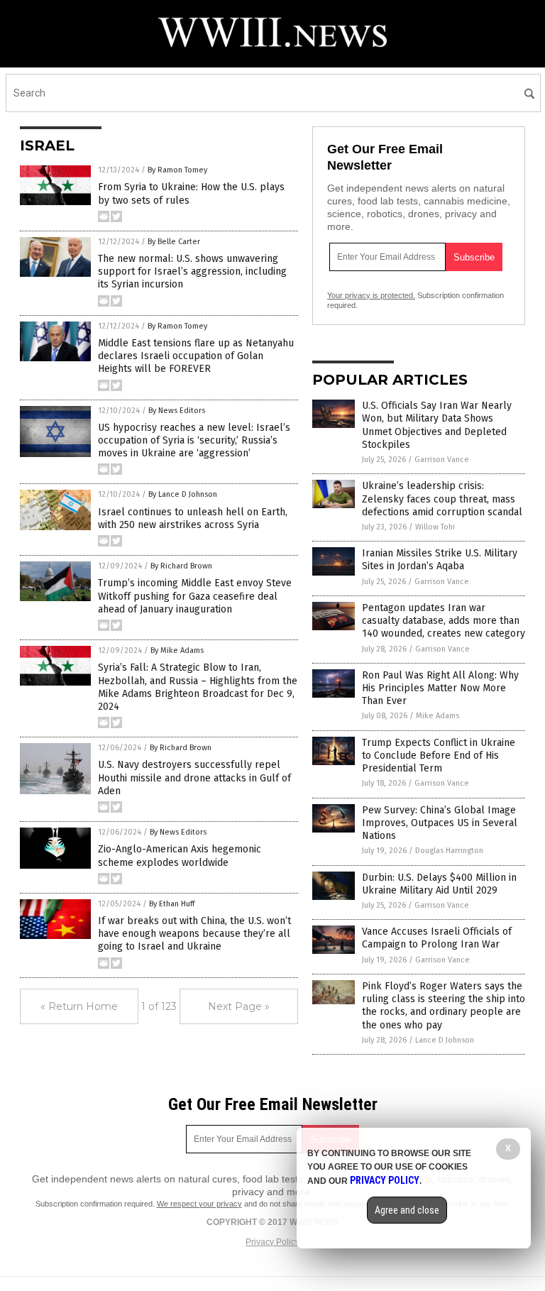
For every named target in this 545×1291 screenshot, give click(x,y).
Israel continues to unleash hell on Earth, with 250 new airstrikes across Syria (192, 518)
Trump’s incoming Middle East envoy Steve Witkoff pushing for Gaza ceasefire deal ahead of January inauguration (195, 596)
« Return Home (79, 1006)
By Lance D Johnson (182, 494)
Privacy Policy (272, 1242)
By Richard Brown (181, 566)
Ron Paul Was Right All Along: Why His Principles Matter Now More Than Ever (440, 688)
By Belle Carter (174, 241)
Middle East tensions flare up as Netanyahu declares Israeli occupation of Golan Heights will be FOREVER (196, 356)
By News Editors (176, 410)
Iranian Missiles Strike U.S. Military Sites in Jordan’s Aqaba (439, 559)
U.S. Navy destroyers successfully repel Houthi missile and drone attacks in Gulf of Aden (194, 777)
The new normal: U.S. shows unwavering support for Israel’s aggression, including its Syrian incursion (192, 271)
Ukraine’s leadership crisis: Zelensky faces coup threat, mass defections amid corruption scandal (442, 498)
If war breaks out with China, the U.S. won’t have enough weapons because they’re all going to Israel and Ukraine (194, 933)
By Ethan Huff (171, 903)
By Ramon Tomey (177, 170)
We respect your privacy (199, 1203)
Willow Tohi (435, 527)
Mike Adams (437, 715)
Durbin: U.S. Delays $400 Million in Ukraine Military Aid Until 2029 (439, 884)
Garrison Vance (441, 459)
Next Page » (239, 1006)
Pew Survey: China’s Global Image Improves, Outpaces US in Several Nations (439, 823)
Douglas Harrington (449, 850)
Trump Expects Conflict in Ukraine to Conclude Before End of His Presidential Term (438, 755)
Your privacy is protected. (371, 295)
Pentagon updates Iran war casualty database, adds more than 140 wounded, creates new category (443, 620)
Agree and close (407, 1210)
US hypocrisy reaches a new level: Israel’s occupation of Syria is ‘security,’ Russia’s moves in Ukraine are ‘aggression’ (194, 440)
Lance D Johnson (444, 1040)
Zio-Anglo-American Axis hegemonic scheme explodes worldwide (179, 855)
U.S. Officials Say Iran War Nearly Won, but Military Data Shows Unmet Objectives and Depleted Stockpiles (437, 425)
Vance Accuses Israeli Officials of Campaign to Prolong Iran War (437, 937)
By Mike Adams (177, 650)
